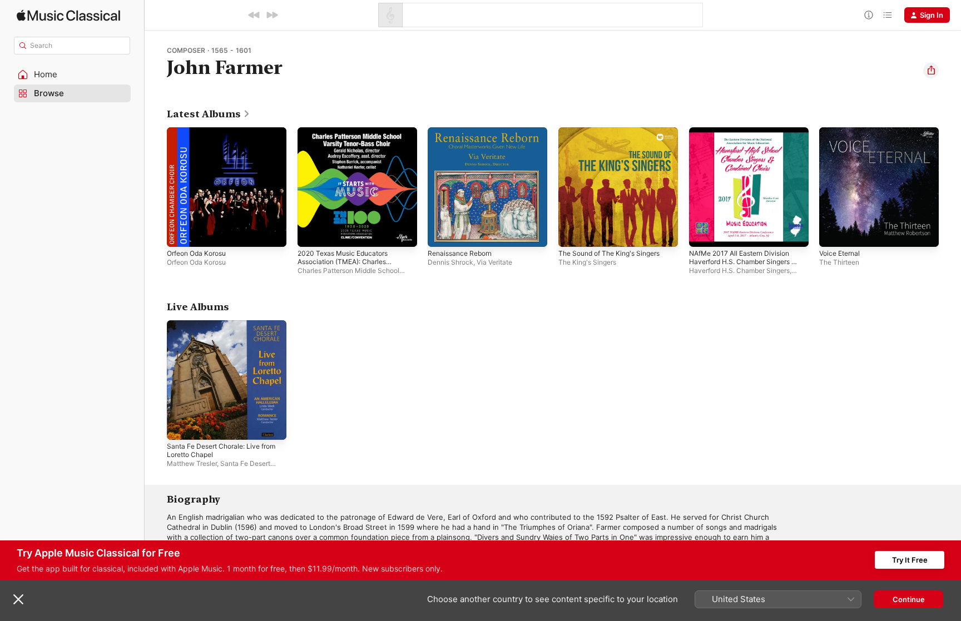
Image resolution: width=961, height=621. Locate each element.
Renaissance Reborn (463, 131)
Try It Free (910, 559)
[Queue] (887, 15)
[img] (68, 15)
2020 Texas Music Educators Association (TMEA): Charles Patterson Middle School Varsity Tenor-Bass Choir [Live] (353, 145)
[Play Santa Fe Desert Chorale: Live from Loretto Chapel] (180, 425)
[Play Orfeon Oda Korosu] (180, 233)
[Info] (869, 15)
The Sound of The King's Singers (615, 131)
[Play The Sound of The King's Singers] (572, 233)
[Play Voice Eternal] (833, 233)
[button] (72, 74)
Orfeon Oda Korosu (200, 131)
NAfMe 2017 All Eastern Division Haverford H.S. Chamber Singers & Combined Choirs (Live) (746, 140)
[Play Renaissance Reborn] (441, 233)
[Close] (18, 599)
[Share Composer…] (931, 70)
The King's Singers (587, 262)
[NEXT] (272, 15)
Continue (909, 599)
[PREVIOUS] (254, 15)
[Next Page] (950, 187)
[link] (208, 114)
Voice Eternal (842, 131)
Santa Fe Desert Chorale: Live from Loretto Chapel (218, 329)
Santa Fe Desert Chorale (218, 467)
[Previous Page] (156, 187)
